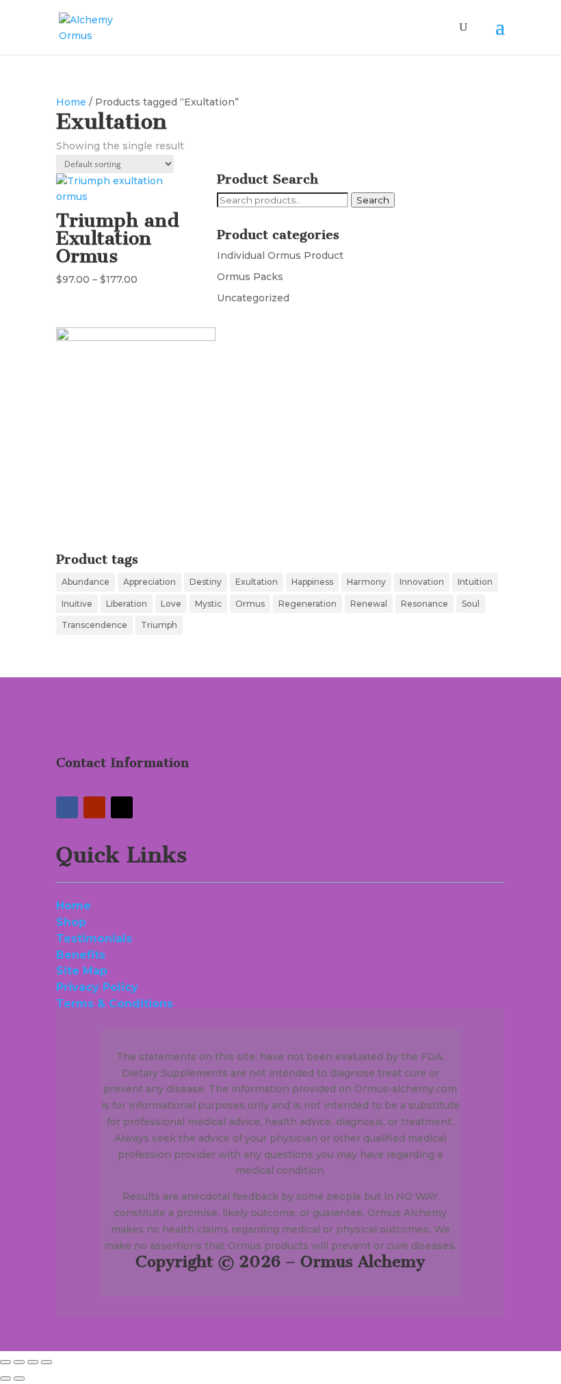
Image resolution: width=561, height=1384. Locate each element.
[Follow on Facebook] (67, 807)
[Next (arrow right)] (19, 1378)
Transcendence (94, 625)
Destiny (206, 582)
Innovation (422, 582)
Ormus (250, 604)
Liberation (126, 604)
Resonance (424, 604)
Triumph (159, 625)
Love (171, 604)
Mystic (208, 604)
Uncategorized (253, 298)
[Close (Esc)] (46, 1362)
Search (372, 199)
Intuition (475, 582)
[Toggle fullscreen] (19, 1362)
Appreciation (149, 582)
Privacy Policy (100, 987)
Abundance (85, 582)
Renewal (368, 604)
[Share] (32, 1362)
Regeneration (307, 604)
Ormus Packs (250, 276)
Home (71, 102)
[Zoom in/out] (5, 1362)
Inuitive (77, 604)
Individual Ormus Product (280, 255)
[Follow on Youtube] (94, 807)
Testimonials (94, 938)
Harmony (366, 582)
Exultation (256, 582)
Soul (471, 604)
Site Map (81, 970)
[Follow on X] (122, 807)
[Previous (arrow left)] (5, 1378)
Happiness (312, 582)
